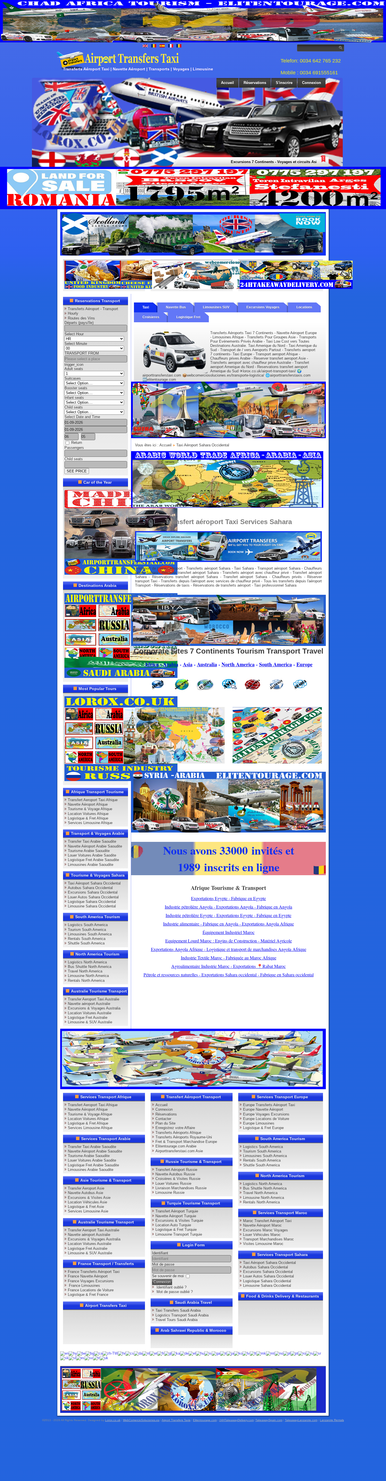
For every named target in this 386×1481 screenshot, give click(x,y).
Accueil (227, 83)
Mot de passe (163, 1264)
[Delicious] (80, 1326)
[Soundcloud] (112, 1316)
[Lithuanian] (253, 1353)
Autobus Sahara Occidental (90, 888)
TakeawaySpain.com (268, 1420)
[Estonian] (153, 1353)
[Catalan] (98, 1353)
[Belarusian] (81, 1353)
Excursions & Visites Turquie (179, 1220)
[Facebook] (69, 1316)
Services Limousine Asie (88, 1211)
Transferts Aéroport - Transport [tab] (93, 309)
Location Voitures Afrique (88, 814)
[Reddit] (101, 1326)
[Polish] (286, 1353)
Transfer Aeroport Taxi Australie (93, 999)
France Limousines (84, 1285)
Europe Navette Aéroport (263, 1109)
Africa (152, 664)
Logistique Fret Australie (87, 1017)
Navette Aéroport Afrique (88, 804)
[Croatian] (121, 1353)
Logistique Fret (188, 317)
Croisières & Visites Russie (177, 1179)
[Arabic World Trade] (227, 506)
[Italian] (223, 1353)
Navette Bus (176, 307)
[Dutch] (146, 1353)
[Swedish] (88, 1358)
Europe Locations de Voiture (266, 1119)
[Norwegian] (279, 1353)
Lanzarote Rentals (332, 1420)
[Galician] (168, 1353)
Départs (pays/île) (79, 323)
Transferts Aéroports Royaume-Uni (183, 1137)
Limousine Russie (170, 1192)
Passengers (74, 448)
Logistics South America (88, 925)
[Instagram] (123, 1316)
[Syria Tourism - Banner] (228, 831)
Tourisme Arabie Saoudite (89, 851)
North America (238, 664)
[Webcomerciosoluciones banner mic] (208, 288)
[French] (160, 1353)
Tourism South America (87, 929)
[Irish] (216, 1353)
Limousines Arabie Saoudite (90, 864)
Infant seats (74, 397)
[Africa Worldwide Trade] (189, 1409)
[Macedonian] (261, 1353)
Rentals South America (86, 939)
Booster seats (75, 388)
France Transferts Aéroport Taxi (94, 1272)
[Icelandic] (208, 1353)
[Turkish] (96, 1358)
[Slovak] (64, 1358)
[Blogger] (90, 1326)
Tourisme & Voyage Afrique (90, 809)
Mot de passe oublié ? (175, 1292)
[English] (64, 1353)
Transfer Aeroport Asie (86, 1188)
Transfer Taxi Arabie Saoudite (92, 841)
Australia (207, 664)
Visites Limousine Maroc (263, 1244)
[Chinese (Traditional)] (110, 1353)
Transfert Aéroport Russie (176, 1169)
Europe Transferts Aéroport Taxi (269, 1105)
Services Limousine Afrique (90, 823)
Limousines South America (90, 934)
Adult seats (73, 369)
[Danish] (138, 1353)
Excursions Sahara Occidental (93, 892)
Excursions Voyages (262, 307)
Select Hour (74, 334)
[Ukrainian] (104, 1358)
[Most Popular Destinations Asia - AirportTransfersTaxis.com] (180, 762)
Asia (187, 664)
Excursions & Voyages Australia (94, 1008)
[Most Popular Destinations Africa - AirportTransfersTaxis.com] (228, 437)
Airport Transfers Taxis (176, 1420)
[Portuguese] (294, 1353)
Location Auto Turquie (173, 1225)
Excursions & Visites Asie (89, 1197)
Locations (304, 307)
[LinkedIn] (69, 1326)
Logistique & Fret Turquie (176, 1229)
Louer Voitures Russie (173, 1183)
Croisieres (150, 317)
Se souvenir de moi (168, 1276)
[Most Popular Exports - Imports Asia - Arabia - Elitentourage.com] (277, 762)
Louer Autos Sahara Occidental (93, 897)
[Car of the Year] (120, 573)
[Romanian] (302, 1353)
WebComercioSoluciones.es (141, 1420)
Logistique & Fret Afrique (88, 818)
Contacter (163, 1119)
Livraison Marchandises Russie (181, 1188)
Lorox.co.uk (112, 1420)
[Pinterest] (133, 1316)
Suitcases (72, 378)
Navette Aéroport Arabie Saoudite (95, 846)
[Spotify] (69, 1337)
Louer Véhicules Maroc (262, 1235)
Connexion (311, 83)
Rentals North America (86, 980)
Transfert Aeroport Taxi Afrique (93, 800)
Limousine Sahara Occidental (92, 906)
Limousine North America (88, 976)
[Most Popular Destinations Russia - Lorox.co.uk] (120, 780)
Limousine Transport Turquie (178, 1234)
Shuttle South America (86, 943)
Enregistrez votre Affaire (175, 1128)
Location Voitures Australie (89, 1013)
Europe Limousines (258, 1123)
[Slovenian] (72, 1358)
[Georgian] (176, 1353)
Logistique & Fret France (88, 1294)
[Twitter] (80, 1316)
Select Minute (75, 343)
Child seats (73, 407)
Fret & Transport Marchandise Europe (186, 1142)
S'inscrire (284, 83)
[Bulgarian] (90, 1353)
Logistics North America (87, 962)
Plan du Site (165, 1123)
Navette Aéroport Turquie (175, 1216)
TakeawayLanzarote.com (301, 1420)
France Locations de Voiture (91, 1290)
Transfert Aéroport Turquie (176, 1211)
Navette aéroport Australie (89, 1004)
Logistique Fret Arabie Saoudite (93, 860)
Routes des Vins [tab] (81, 318)
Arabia (170, 664)
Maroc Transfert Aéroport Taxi (267, 1221)
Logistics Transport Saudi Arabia (182, 1315)
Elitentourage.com (205, 1420)
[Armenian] (73, 1353)
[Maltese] (270, 1353)
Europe (304, 664)
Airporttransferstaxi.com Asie (179, 1151)
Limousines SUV (216, 307)
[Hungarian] (200, 1353)
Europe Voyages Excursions (266, 1114)
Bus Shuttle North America (89, 967)
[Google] (90, 1316)
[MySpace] (90, 1337)
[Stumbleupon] (112, 1326)
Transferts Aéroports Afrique (178, 1132)
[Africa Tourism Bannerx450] (228, 645)
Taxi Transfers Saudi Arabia (178, 1310)
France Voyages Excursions (91, 1281)
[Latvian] (246, 1353)
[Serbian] (317, 1353)
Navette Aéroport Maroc (262, 1225)
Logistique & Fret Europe (263, 1128)
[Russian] (309, 1353)
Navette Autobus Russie (175, 1174)
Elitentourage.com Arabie (175, 1146)
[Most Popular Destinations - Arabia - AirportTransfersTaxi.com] (120, 676)
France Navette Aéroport (88, 1276)
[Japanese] (230, 1353)
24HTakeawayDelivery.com (236, 1420)
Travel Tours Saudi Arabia (176, 1320)
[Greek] (192, 1353)
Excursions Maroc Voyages (265, 1230)
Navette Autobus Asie (85, 1193)
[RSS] (133, 1326)
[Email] (123, 1326)
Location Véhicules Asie (87, 1202)
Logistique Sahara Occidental (92, 902)
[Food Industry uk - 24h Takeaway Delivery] (120, 288)
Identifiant (160, 1253)
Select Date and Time (82, 417)
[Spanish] (80, 1358)
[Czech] (129, 1353)
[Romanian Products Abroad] (296, 288)
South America (275, 664)
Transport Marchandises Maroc (268, 1239)
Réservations (255, 83)
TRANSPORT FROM (81, 353)
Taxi (145, 307)
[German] (184, 1353)
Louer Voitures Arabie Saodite (92, 855)
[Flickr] (80, 1337)
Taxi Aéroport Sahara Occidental (94, 883)
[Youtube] (101, 1316)
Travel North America (85, 971)
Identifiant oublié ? (172, 1287)
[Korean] (238, 1353)
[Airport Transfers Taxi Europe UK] (193, 254)
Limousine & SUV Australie (90, 1022)
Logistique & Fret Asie (86, 1207)
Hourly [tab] (73, 313)
